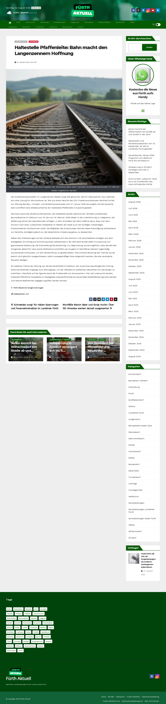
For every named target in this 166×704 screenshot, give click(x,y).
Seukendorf (13, 27)
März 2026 (133, 234)
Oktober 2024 (134, 343)
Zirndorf (81, 27)
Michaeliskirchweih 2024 (140, 426)
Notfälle (10, 632)
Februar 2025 (134, 318)
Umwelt (17, 641)
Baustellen (18, 609)
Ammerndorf (30, 22)
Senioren (19, 637)
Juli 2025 (132, 285)
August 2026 (134, 202)
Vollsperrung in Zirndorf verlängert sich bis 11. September (140, 170)
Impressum (120, 697)
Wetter (40, 646)
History (131, 406)
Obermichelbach (104, 22)
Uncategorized (135, 490)
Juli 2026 (132, 208)
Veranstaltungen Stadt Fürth (142, 518)
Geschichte (11, 618)
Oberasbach (89, 22)
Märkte (43, 627)
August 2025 (134, 279)
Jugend (42, 618)
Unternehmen (37, 641)
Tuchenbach (39, 27)
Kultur (9, 627)
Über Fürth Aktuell (152, 701)
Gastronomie (38, 614)
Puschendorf (120, 22)
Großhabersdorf (59, 22)
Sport (38, 637)
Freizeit (19, 614)
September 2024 (136, 350)
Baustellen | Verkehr (138, 380)
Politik (35, 632)
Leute (24, 627)
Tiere (9, 641)
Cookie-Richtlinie (133, 697)
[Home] (10, 23)
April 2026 (133, 228)
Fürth (19, 22)
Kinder (9, 623)
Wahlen (19, 646)
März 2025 (133, 311)
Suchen (149, 47)
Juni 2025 (133, 292)
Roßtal (132, 22)
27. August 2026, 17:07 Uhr (63, 357)
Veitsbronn (53, 27)
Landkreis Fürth (21, 41)
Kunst (17, 627)
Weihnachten (30, 646)
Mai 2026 (132, 221)
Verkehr (10, 646)
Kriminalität (48, 623)
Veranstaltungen (136, 503)
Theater (47, 637)
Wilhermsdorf (67, 27)
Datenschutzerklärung (150, 697)
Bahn (9, 609)
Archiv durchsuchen (139, 38)
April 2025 (133, 305)
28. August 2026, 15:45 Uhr (25, 357)
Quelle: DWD (33, 12)
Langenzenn (75, 22)
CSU (36, 609)
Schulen (10, 637)
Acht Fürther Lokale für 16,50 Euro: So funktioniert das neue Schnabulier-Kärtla (142, 181)
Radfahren (45, 632)
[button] (154, 24)
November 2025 (136, 260)
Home (103, 697)
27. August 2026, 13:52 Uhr (101, 357)
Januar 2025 (134, 324)
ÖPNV (20, 651)
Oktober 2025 (134, 266)
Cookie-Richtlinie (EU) (111, 701)
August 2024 (134, 356)
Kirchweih (27, 623)
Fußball (27, 614)
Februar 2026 (134, 240)
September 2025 (136, 273)
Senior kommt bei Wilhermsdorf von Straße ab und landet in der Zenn (141, 132)
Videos (131, 525)
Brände (28, 609)
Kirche (17, 623)
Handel (34, 618)
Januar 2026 (134, 247)
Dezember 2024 (136, 331)
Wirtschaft (11, 651)
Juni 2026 (133, 215)
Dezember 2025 (136, 253)
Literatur (33, 627)
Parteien (20, 632)
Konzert (37, 623)
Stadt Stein (26, 27)
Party (28, 632)
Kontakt (111, 697)
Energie (43, 609)
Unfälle (26, 641)
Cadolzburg (44, 22)
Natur (51, 627)
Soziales (29, 637)
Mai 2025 (132, 298)
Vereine (48, 641)
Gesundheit (23, 618)
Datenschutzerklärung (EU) (132, 701)
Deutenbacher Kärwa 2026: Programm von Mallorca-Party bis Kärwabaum (141, 158)
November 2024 (136, 337)
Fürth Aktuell (18, 678)
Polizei (131, 445)
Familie (10, 614)
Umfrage (132, 483)
